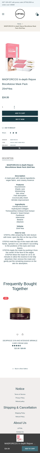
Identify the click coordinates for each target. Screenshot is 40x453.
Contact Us (20, 432)
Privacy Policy (20, 398)
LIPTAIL (20, 428)
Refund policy (20, 401)
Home (19, 24)
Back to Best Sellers (21, 368)
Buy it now (20, 119)
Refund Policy (20, 416)
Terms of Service (20, 394)
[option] (20, 326)
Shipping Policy (20, 413)
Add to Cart (30, 448)
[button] (16, 345)
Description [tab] (7, 158)
